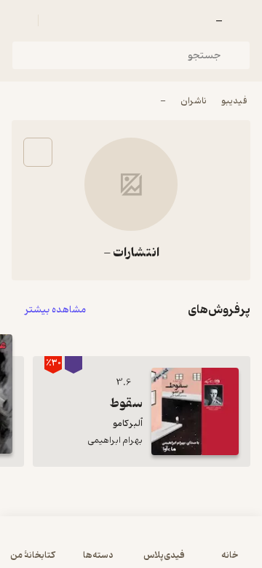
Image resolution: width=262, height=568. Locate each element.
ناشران (193, 101)
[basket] (56, 20)
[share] (37, 152)
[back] (241, 20)
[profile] (20, 20)
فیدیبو (234, 101)
